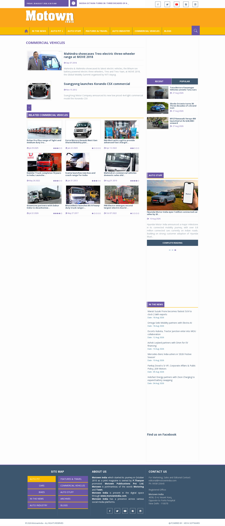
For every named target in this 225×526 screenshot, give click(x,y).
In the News (39, 31)
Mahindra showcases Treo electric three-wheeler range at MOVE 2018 (99, 55)
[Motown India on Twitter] (167, 4)
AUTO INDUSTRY (121, 31)
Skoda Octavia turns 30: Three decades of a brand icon (109, 3)
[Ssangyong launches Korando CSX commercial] (39, 90)
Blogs (167, 31)
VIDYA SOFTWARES (192, 523)
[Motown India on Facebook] (158, 4)
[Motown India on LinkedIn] (195, 4)
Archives (65, 498)
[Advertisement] (144, 17)
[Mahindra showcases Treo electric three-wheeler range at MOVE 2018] (44, 60)
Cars (41, 485)
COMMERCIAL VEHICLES (147, 31)
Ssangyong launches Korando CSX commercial (97, 84)
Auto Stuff (74, 31)
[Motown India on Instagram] (186, 4)
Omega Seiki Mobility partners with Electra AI (170, 322)
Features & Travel (97, 31)
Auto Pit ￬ (57, 31)
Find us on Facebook (161, 434)
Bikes (42, 492)
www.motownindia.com (113, 495)
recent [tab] (159, 81)
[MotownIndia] (52, 16)
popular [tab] (185, 81)
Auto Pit (35, 479)
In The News (156, 304)
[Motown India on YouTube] (176, 4)
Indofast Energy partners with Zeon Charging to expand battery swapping (171, 379)
